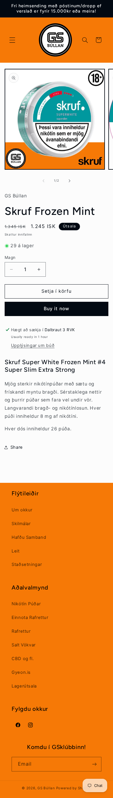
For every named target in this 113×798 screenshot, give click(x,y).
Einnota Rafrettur (30, 617)
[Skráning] (94, 764)
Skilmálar (21, 523)
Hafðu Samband (29, 537)
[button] (12, 40)
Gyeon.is (21, 672)
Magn (10, 257)
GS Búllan (46, 788)
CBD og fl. (23, 658)
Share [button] (16, 447)
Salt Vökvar (24, 645)
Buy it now (56, 308)
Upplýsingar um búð (32, 345)
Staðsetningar (27, 564)
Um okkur (22, 510)
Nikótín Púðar (26, 603)
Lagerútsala (24, 686)
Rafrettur (21, 631)
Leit (16, 551)
